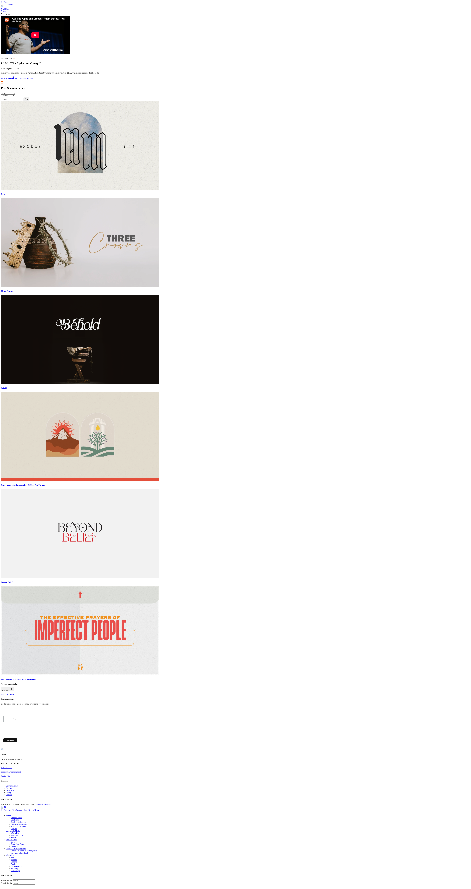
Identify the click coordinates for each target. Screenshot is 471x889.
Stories (13, 837)
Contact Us (5, 776)
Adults (13, 864)
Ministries (9, 855)
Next (12, 694)
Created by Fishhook (43, 804)
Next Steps (5, 9)
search (2, 13)
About (8, 815)
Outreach (14, 846)
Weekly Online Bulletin (22, 78)
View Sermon (6, 78)
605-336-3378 (6, 768)
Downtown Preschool (19, 853)
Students (14, 860)
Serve (13, 842)
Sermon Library (7, 4)
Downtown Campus (18, 824)
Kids (12, 857)
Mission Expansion (18, 826)
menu (9, 13)
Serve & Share (11, 840)
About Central (16, 818)
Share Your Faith (17, 844)
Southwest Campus (18, 822)
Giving (3, 11)
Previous (4, 694)
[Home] (2, 7)
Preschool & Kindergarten (16, 849)
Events (31, 810)
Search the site (6, 881)
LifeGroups (15, 871)
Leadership (15, 820)
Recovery (14, 868)
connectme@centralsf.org (11, 772)
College (14, 862)
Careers (9, 795)
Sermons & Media (13, 831)
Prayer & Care (16, 866)
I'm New (4, 2)
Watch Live (15, 833)
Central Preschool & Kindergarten (24, 851)
